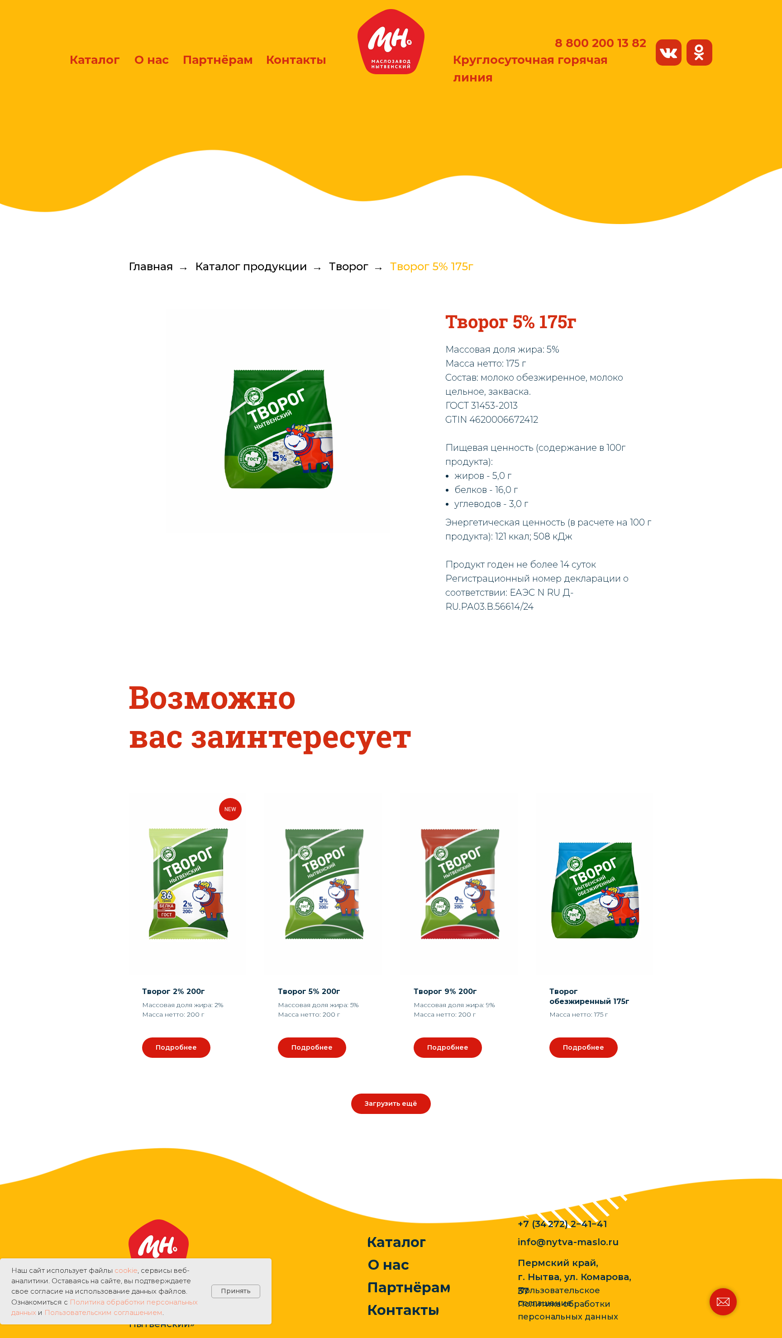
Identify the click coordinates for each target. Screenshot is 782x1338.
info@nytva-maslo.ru (568, 1242)
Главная (151, 266)
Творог (348, 266)
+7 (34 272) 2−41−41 (562, 1224)
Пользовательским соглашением (103, 1312)
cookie (126, 1270)
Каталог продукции (251, 266)
